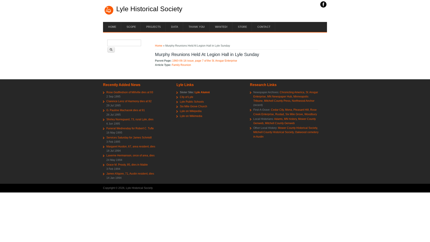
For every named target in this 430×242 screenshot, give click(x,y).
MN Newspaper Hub (279, 96)
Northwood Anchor (303, 100)
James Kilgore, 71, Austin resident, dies (130, 173)
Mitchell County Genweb (280, 123)
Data (174, 26)
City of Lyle (186, 97)
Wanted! (221, 26)
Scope (131, 26)
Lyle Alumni (202, 92)
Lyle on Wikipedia (191, 111)
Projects (153, 26)
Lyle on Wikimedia (191, 116)
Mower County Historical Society (297, 128)
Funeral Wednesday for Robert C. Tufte (130, 128)
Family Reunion (181, 65)
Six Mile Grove (294, 114)
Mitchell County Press (277, 100)
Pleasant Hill (301, 109)
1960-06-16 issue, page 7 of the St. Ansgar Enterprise (204, 60)
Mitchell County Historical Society (273, 132)
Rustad (279, 114)
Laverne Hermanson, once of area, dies (130, 155)
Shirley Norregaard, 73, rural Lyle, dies (129, 119)
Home (112, 26)
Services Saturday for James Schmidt (129, 137)
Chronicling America (292, 92)
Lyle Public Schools (192, 101)
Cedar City (277, 109)
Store (242, 26)
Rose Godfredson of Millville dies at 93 (129, 92)
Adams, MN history (285, 119)
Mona (288, 109)
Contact (263, 26)
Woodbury (310, 114)
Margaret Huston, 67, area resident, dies (130, 146)
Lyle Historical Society (149, 9)
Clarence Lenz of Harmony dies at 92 (129, 101)
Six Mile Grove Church (193, 106)
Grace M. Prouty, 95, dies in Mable (127, 164)
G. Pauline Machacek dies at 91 (125, 110)
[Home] (109, 14)
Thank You (197, 26)
